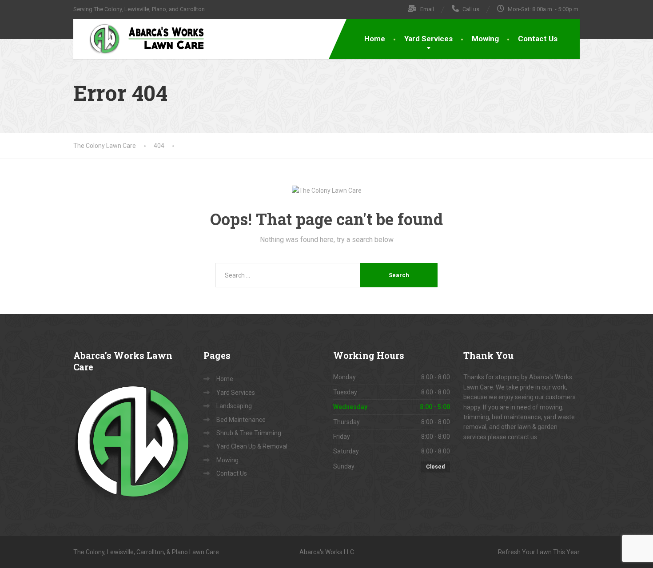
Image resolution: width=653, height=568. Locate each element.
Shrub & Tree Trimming (248, 433)
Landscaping (234, 405)
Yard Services (428, 38)
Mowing (485, 38)
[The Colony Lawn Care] (140, 38)
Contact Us (537, 38)
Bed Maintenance (241, 419)
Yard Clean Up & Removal (251, 446)
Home (374, 38)
